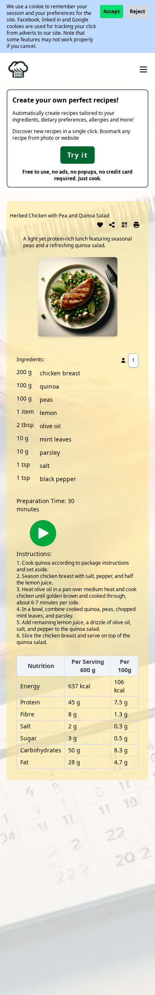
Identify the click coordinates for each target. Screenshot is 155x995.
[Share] (112, 224)
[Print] (137, 224)
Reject (137, 11)
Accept (111, 11)
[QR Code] (124, 224)
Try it (77, 155)
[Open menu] (143, 69)
